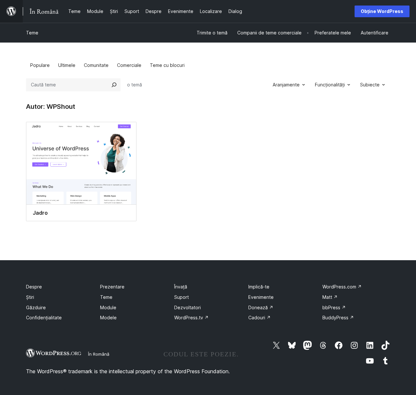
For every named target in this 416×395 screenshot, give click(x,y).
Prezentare (112, 286)
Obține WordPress (382, 11)
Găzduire (36, 307)
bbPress (334, 307)
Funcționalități (330, 84)
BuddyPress (338, 317)
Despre (34, 286)
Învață (180, 286)
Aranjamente (286, 84)
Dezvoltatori (187, 307)
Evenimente (261, 297)
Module (108, 307)
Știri (30, 297)
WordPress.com (342, 286)
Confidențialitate (44, 317)
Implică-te (258, 286)
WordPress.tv (191, 317)
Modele (108, 317)
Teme (32, 32)
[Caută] (114, 84)
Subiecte (370, 84)
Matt (330, 297)
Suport (181, 297)
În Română (98, 354)
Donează (260, 307)
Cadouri (259, 317)
